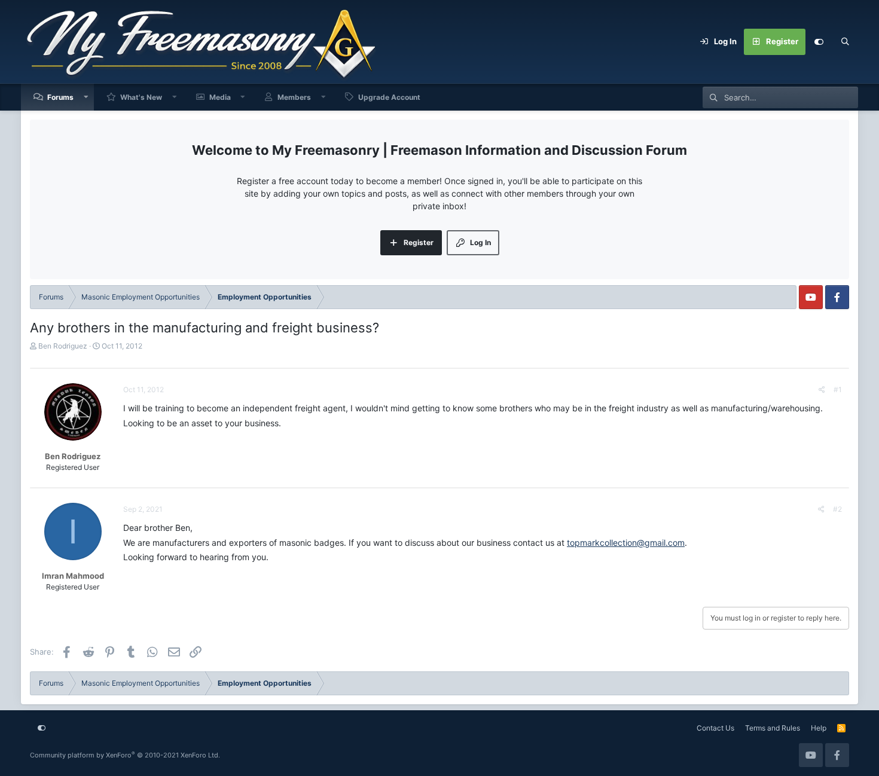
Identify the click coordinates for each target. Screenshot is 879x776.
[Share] (821, 390)
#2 (837, 509)
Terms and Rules (772, 727)
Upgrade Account (389, 97)
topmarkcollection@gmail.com (626, 542)
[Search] (845, 42)
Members (294, 97)
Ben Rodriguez (62, 345)
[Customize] (818, 42)
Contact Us (715, 727)
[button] (86, 97)
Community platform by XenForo (125, 755)
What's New (141, 97)
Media (220, 97)
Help (818, 727)
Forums (60, 97)
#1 (838, 389)
